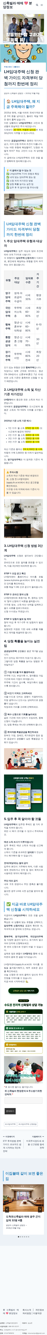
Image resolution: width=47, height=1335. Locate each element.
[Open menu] (41, 5)
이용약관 (37, 1313)
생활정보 (16, 67)
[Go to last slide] (7, 1210)
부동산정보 (8, 67)
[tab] (18, 1236)
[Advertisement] (23, 1274)
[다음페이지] (40, 1210)
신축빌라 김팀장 (16, 93)
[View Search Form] (37, 5)
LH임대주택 (10, 1124)
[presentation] (23, 1198)
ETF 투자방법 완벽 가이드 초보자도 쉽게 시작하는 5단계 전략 (12, 1144)
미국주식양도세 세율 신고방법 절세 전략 (35, 1142)
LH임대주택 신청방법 (28, 1124)
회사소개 (27, 1310)
